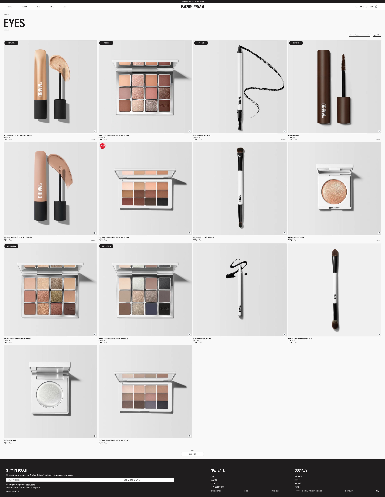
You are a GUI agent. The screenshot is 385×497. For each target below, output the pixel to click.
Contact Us (214, 483)
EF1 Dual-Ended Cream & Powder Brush (300, 339)
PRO (65, 7)
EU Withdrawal (349, 491)
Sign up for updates (132, 479)
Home (5, 14)
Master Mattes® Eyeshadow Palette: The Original (114, 237)
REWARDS (24, 7)
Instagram (298, 476)
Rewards (214, 480)
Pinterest (298, 483)
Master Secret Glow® (10, 440)
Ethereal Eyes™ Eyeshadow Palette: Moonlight (113, 339)
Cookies (246, 491)
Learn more (6, 29)
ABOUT (52, 7)
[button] (377, 35)
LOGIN (371, 7)
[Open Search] (356, 6)
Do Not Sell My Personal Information (312, 491)
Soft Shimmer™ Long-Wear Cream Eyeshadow (18, 135)
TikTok (297, 480)
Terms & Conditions (216, 491)
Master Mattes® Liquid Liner (202, 339)
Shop (212, 476)
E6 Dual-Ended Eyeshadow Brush (203, 237)
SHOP (9, 7)
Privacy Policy (275, 491)
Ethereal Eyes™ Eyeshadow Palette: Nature (17, 339)
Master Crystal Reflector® (296, 237)
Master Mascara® (293, 135)
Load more (192, 454)
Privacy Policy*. (30, 484)
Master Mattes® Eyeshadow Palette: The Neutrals (114, 440)
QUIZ (38, 7)
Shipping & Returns (217, 487)
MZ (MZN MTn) (363, 7)
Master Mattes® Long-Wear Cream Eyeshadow (18, 237)
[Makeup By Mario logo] (192, 6)
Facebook (298, 487)
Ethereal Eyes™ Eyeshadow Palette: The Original (114, 135)
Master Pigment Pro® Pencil (202, 135)
